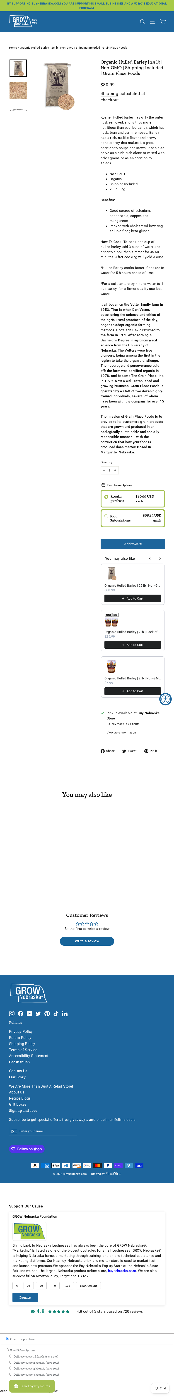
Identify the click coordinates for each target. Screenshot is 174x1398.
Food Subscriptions (22, 1350)
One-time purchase (22, 1339)
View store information (121, 732)
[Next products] (160, 558)
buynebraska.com (122, 1271)
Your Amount (88, 1285)
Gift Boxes (18, 1105)
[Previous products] (150, 558)
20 (41, 1285)
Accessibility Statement (28, 1056)
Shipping (109, 93)
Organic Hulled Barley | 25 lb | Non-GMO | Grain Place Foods (132, 585)
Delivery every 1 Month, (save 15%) (35, 1356)
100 (67, 1285)
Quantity (106, 462)
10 (28, 1285)
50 (54, 1285)
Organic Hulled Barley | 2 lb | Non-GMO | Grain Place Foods (132, 678)
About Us (16, 1092)
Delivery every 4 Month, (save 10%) (36, 1374)
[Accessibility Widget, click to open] (165, 699)
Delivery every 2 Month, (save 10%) (36, 1362)
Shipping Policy (22, 1044)
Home (13, 47)
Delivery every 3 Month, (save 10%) (36, 1368)
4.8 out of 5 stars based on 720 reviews (110, 1311)
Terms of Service (23, 1050)
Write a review (87, 941)
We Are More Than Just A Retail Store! (41, 1086)
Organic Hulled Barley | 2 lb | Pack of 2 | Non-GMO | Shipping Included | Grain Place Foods (132, 632)
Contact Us (18, 1071)
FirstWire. (113, 1174)
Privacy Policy (21, 1032)
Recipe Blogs (20, 1098)
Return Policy (20, 1038)
